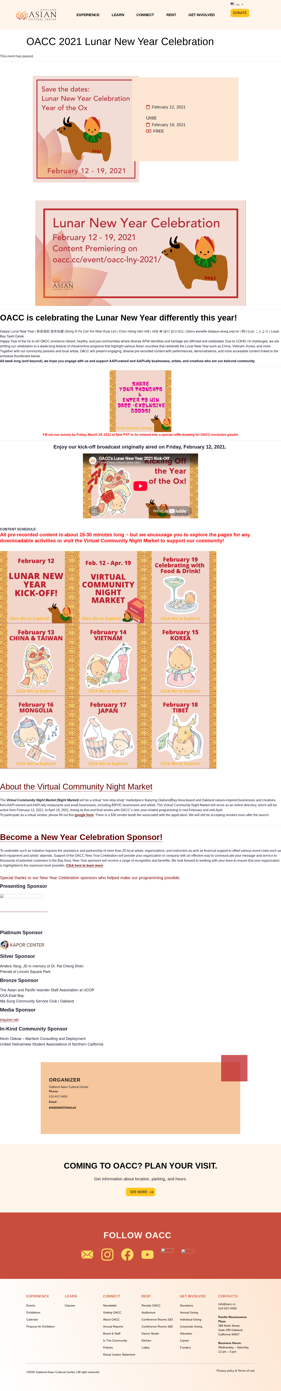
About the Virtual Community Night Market (76, 786)
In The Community (115, 1340)
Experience (88, 15)
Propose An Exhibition (40, 1326)
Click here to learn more (84, 865)
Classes (70, 1305)
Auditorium (149, 1312)
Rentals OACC (151, 1305)
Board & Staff (111, 1333)
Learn (118, 15)
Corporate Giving (191, 1326)
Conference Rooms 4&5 (157, 1326)
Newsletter (110, 1305)
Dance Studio (150, 1333)
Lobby (146, 1347)
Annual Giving (189, 1312)
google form (84, 815)
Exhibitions (33, 1312)
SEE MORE (138, 1192)
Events (30, 1305)
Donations (186, 1305)
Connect (145, 15)
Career (184, 1340)
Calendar (32, 1319)
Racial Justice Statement (119, 1354)
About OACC (111, 1319)
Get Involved (201, 15)
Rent (171, 15)
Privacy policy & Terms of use (236, 1370)
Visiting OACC (112, 1312)
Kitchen (146, 1340)
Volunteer (186, 1333)
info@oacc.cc (227, 1304)
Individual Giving (190, 1319)
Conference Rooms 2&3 (157, 1319)
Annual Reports (113, 1326)
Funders (185, 1347)
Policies (108, 1347)
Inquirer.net (9, 1020)
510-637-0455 (227, 1308)
